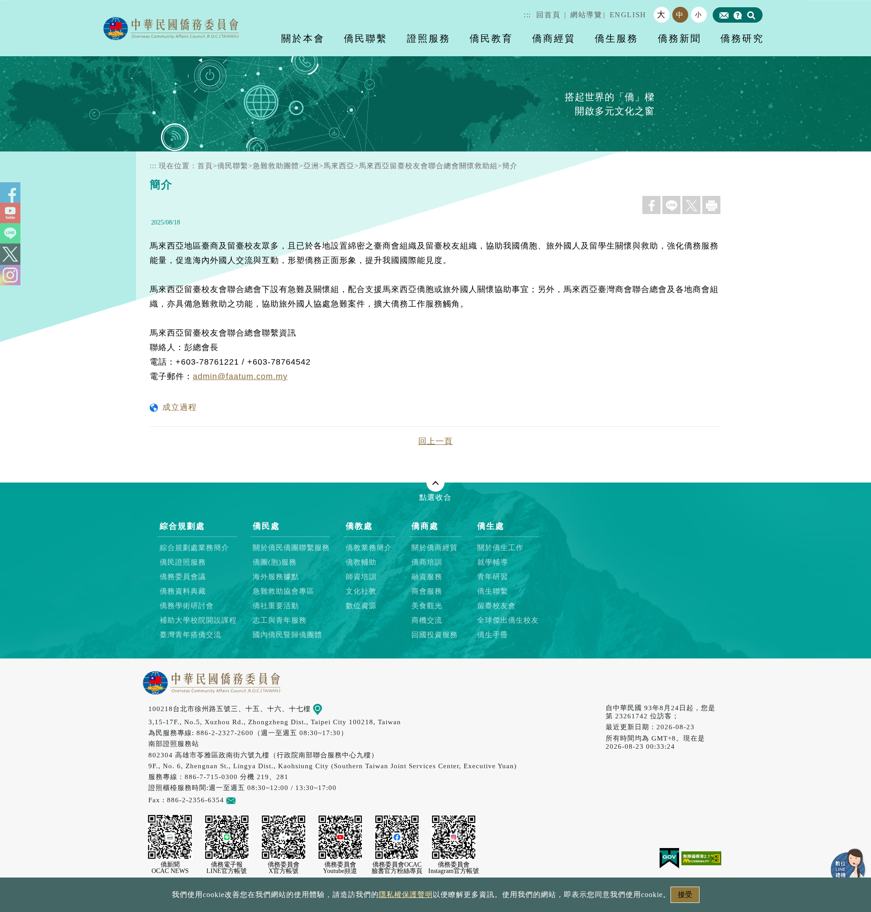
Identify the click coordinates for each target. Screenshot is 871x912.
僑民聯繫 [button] (365, 38)
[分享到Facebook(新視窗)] (651, 205)
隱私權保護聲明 (406, 894)
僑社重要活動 (276, 606)
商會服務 (426, 591)
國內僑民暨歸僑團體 (287, 635)
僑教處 (359, 526)
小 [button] (698, 14)
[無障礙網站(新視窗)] (701, 858)
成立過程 (179, 407)
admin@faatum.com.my (240, 376)
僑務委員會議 (183, 577)
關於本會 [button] (303, 38)
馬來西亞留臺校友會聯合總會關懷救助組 (428, 166)
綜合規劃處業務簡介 (194, 548)
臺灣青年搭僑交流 (190, 635)
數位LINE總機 (848, 867)
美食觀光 (426, 606)
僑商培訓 (426, 562)
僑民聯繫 (232, 166)
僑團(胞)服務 (275, 562)
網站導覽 (586, 15)
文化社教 (361, 591)
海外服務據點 (276, 577)
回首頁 (548, 15)
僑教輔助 (361, 562)
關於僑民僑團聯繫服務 (291, 548)
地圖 (329, 708)
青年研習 (492, 577)
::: (527, 15)
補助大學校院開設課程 (198, 620)
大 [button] (661, 14)
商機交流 (426, 620)
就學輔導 (492, 562)
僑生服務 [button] (616, 38)
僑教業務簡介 (369, 548)
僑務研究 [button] (742, 38)
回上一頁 (435, 441)
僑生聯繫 (492, 591)
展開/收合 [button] (435, 482)
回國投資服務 (434, 635)
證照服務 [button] (428, 38)
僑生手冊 (492, 635)
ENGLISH (628, 15)
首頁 (205, 166)
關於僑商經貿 (434, 548)
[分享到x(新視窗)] (691, 205)
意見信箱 (249, 800)
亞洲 (311, 166)
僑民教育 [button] (491, 38)
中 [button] (680, 15)
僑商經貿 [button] (554, 38)
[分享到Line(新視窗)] (671, 205)
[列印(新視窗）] (711, 205)
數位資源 (361, 606)
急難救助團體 (276, 166)
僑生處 (490, 526)
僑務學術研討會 (187, 606)
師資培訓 (361, 577)
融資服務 (426, 577)
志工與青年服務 (280, 620)
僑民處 (266, 526)
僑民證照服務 (183, 562)
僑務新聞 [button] (679, 38)
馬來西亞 (338, 166)
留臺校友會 (496, 606)
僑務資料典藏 (183, 591)
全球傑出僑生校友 (508, 620)
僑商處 (425, 526)
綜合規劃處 (182, 526)
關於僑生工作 (500, 548)
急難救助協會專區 (283, 591)
